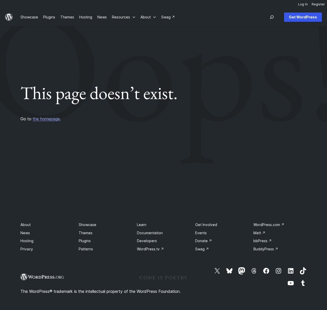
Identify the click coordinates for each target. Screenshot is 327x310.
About (25, 224)
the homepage (46, 118)
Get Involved (206, 224)
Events (201, 233)
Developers (147, 241)
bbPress (262, 241)
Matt (259, 233)
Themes (85, 233)
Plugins (85, 241)
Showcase (87, 224)
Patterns (86, 249)
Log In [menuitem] (303, 4)
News (25, 233)
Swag (202, 249)
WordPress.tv (150, 249)
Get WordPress (303, 17)
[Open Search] (272, 17)
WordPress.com (268, 224)
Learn (141, 224)
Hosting (26, 241)
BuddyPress (265, 249)
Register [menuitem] (318, 4)
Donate (203, 241)
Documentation (150, 233)
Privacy (26, 249)
